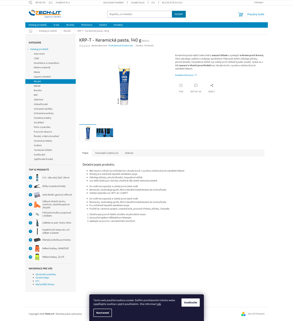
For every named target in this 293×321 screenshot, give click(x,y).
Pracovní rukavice (43, 132)
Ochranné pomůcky (44, 113)
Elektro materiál (42, 67)
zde (159, 304)
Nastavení (102, 313)
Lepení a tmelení (42, 76)
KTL (153, 2)
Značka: (144, 45)
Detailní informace (184, 75)
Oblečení (38, 99)
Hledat (179, 14)
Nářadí (37, 86)
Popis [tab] (85, 153)
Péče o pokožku (42, 127)
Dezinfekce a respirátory (46, 63)
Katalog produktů (39, 49)
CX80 (36, 58)
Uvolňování (39, 154)
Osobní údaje (138, 2)
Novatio (38, 90)
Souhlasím (190, 302)
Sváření (38, 145)
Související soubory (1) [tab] (106, 153)
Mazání (37, 81)
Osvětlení (39, 122)
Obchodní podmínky (113, 2)
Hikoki (37, 72)
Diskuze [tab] (129, 153)
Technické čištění (43, 150)
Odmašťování (41, 104)
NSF (36, 95)
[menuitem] (37, 25)
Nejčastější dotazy (172, 2)
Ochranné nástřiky (43, 109)
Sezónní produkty (43, 141)
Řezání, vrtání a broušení (46, 136)
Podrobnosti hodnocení (121, 45)
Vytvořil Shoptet (256, 314)
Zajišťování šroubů (43, 159)
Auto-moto (39, 54)
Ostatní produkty (42, 118)
